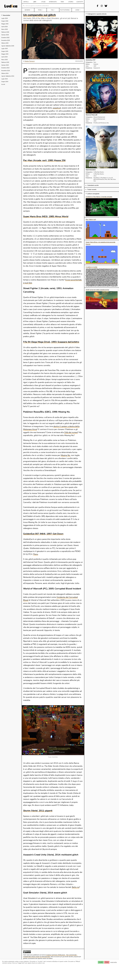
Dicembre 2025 (5, 37)
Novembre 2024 (5, 70)
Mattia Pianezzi (30, 61)
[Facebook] (97, 6)
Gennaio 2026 (5, 35)
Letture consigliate (93, 194)
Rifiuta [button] (106, 962)
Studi (43, 2)
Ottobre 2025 (4, 43)
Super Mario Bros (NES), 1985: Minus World (45, 216)
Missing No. (65, 455)
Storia (70, 2)
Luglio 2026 (4, 18)
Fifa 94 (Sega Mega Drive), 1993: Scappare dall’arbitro (51, 341)
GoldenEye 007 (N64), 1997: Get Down (43, 533)
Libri (34, 2)
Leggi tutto (113, 962)
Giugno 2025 (4, 51)
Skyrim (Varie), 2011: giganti (37, 810)
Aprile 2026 (4, 26)
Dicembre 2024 (5, 68)
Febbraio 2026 (5, 32)
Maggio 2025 (4, 54)
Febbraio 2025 (5, 62)
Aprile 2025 (4, 57)
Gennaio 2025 (5, 65)
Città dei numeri (71, 432)
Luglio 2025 (4, 48)
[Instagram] (101, 6)
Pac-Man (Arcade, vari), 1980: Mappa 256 (44, 160)
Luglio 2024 (4, 79)
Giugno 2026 (4, 21)
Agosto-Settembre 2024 (7, 76)
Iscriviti (3, 84)
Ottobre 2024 (4, 73)
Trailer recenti (91, 189)
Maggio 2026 (4, 24)
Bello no (75, 887)
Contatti (79, 2)
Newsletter (6, 15)
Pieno (35, 554)
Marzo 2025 (4, 59)
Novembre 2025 (5, 40)
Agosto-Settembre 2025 (7, 46)
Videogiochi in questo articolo (96, 14)
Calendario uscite (93, 185)
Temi (62, 2)
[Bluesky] (106, 6)
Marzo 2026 (4, 29)
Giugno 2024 (4, 81)
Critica (26, 2)
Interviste (53, 2)
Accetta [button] (101, 962)
